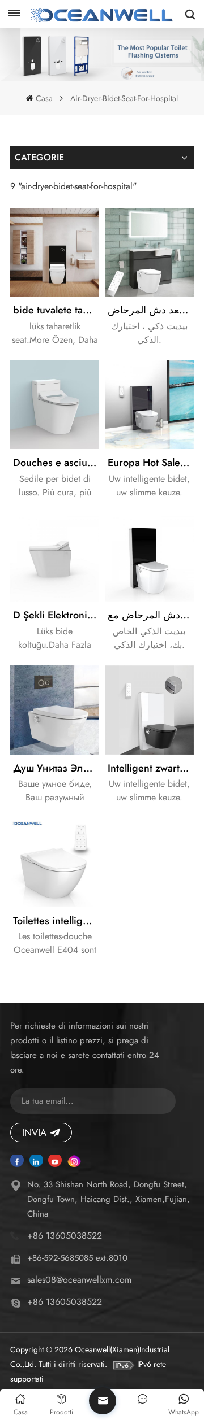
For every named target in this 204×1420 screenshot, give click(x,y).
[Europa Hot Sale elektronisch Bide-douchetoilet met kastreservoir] (149, 404)
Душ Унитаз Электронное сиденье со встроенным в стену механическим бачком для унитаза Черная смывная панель (56, 768)
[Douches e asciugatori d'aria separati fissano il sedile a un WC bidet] (54, 404)
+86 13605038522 (64, 1235)
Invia (34, 1132)
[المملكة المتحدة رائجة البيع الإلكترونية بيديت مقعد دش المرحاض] (149, 252)
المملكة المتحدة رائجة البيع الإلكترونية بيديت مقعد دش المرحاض (151, 310)
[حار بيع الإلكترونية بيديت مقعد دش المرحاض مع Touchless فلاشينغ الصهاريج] (149, 557)
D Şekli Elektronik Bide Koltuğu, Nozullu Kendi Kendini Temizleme (56, 615)
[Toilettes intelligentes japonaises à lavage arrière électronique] (54, 862)
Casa (44, 98)
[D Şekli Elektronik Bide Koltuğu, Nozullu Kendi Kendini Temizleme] (54, 557)
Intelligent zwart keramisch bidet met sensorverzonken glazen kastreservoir (151, 768)
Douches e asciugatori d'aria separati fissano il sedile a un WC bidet (56, 462)
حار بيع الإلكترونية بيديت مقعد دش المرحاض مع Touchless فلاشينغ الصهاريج (151, 615)
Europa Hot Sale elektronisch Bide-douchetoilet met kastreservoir (151, 462)
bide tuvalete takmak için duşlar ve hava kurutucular (56, 310)
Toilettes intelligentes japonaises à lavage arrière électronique (56, 920)
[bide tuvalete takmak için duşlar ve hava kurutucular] (54, 252)
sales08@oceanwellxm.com (79, 1279)
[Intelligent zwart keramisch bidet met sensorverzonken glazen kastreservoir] (149, 709)
